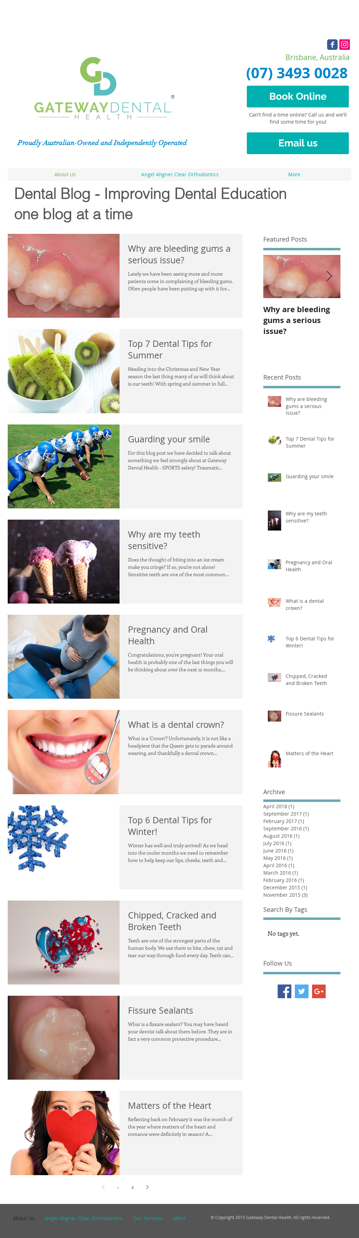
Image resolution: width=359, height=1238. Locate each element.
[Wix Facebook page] (332, 44)
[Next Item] (329, 276)
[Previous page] (103, 1187)
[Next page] (147, 1187)
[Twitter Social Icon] (302, 991)
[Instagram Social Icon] (344, 44)
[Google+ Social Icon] (319, 991)
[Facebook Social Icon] (284, 991)
